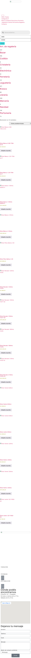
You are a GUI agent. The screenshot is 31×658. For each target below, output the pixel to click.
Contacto (4, 24)
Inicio (3, 17)
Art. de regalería (8, 46)
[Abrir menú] (3, 15)
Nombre (3, 629)
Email (2, 637)
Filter (2, 43)
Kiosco (3, 89)
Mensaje (3, 642)
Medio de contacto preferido (9, 650)
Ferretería (20, 20)
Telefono (3, 633)
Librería (10, 22)
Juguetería (5, 22)
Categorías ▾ (5, 18)
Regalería (21, 22)
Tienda (7, 17)
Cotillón (4, 58)
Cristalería (8, 20)
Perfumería (16, 22)
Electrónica (14, 20)
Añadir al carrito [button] (6, 150)
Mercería (4, 101)
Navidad (4, 107)
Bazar (3, 20)
